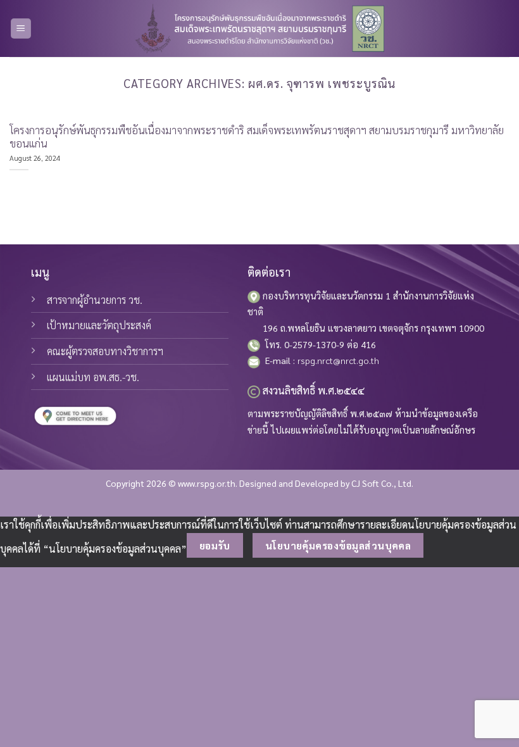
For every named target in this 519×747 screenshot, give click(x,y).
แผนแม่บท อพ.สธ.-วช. (93, 377)
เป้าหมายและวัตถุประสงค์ (99, 325)
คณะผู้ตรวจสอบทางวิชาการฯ (105, 351)
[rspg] (259, 28)
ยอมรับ (214, 545)
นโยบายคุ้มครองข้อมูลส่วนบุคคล (338, 545)
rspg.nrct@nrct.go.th (338, 360)
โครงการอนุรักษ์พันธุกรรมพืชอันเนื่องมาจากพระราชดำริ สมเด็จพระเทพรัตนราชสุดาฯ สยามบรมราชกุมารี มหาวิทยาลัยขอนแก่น (256, 137)
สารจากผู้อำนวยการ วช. (94, 299)
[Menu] (21, 28)
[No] (446, 545)
